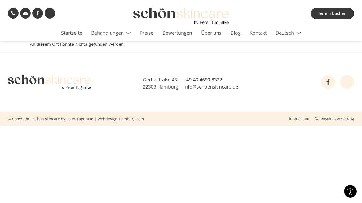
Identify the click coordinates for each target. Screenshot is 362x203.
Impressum (299, 118)
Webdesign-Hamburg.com (121, 118)
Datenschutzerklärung (334, 118)
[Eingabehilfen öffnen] (350, 191)
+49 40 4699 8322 (203, 79)
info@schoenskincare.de (211, 87)
